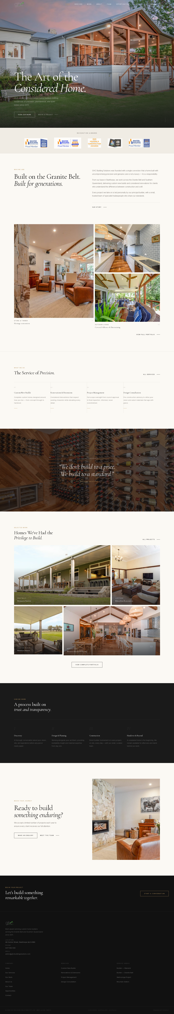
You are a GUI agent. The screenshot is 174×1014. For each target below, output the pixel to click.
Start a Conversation (154, 893)
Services (78, 4)
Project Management (68, 977)
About (99, 4)
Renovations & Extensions (70, 973)
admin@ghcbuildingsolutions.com (17, 954)
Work (89, 4)
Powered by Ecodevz (161, 1010)
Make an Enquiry (25, 835)
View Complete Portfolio (87, 664)
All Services (149, 374)
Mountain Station (123, 982)
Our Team (9, 986)
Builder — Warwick (124, 968)
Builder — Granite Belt (125, 973)
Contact (138, 4)
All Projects (149, 539)
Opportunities (122, 4)
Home (67, 4)
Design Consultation (68, 982)
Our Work (8, 977)
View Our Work (24, 114)
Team (109, 4)
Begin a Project (45, 114)
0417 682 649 (10, 948)
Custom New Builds (68, 968)
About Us (8, 982)
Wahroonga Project (124, 977)
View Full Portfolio (145, 334)
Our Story (96, 207)
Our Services (10, 973)
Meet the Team (47, 835)
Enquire (153, 4)
